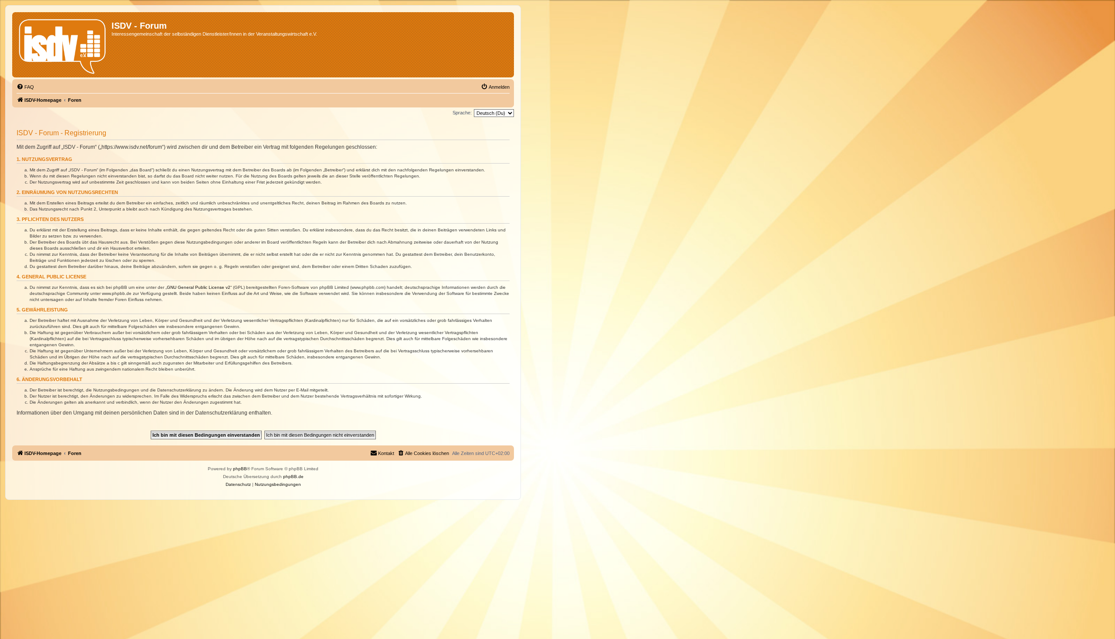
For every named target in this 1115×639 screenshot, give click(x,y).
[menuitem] (25, 87)
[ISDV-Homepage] (63, 44)
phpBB (240, 468)
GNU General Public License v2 (198, 287)
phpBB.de (293, 476)
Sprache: (462, 112)
